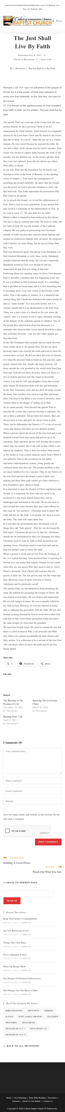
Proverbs (11, 1022)
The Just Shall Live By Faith (41, 68)
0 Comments (25, 922)
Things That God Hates (14, 942)
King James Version (30, 1016)
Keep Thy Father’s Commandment (20, 918)
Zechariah (28, 1022)
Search (12, 900)
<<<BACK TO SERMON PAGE (20, 882)
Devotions (29, 59)
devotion (33, 1010)
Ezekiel (48, 1010)
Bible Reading (14, 1010)
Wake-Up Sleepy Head (14, 966)
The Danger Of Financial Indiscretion (22, 978)
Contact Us (48, 1101)
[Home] (11, 68)
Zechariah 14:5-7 (15, 1028)
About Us (26, 1101)
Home (8, 1097)
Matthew (52, 1016)
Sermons (16, 1101)
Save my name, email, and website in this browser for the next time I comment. (31, 816)
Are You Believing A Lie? (16, 930)
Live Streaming (20, 1097)
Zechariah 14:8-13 (16, 1034)
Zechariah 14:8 (38, 1028)
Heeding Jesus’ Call (12, 716)
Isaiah (9, 1016)
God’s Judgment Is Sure (15, 954)
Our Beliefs (35, 1101)
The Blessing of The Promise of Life (13, 702)
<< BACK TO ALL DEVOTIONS (21, 1045)
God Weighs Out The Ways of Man (20, 990)
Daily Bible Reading (37, 1097)
